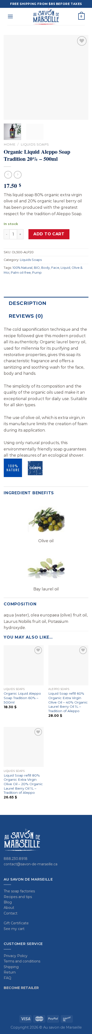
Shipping (11, 967)
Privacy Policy (15, 956)
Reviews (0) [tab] (26, 316)
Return (10, 972)
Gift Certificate (16, 923)
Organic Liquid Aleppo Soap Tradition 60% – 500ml (22, 697)
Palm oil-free (21, 272)
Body (45, 268)
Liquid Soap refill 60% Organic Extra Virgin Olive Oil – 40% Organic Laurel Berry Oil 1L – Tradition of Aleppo (68, 702)
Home (9, 144)
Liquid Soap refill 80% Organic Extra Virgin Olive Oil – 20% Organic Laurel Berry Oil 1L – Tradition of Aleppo (23, 784)
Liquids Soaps (35, 144)
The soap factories (19, 891)
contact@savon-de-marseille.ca (30, 864)
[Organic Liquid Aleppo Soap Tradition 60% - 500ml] (24, 665)
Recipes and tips (18, 897)
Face (55, 268)
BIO (37, 268)
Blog (8, 902)
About (9, 907)
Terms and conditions (22, 961)
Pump (37, 272)
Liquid (65, 268)
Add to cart (48, 234)
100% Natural (22, 268)
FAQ (7, 978)
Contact (10, 913)
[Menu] (10, 16)
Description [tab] (27, 303)
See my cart (14, 929)
